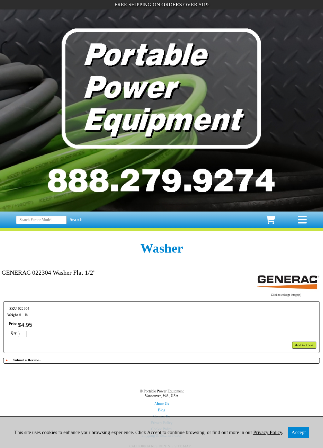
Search (76, 219)
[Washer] (285, 291)
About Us (161, 404)
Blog (161, 410)
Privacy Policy (267, 432)
